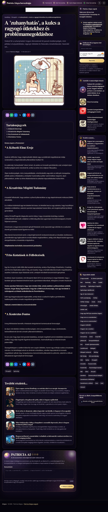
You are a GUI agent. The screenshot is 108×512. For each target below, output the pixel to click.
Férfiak (95, 298)
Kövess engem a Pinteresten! (14, 143)
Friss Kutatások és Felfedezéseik (19, 134)
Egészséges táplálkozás (87, 290)
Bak (81, 282)
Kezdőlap (7, 17)
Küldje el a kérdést (66, 486)
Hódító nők (83, 309)
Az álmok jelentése (96, 278)
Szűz (102, 383)
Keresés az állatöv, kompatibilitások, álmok (92, 402)
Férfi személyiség (85, 298)
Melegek (92, 348)
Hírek (99, 302)
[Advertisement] (39, 10)
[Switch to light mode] (99, 3)
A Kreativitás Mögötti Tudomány (19, 131)
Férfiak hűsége (84, 302)
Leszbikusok (84, 348)
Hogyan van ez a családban (88, 333)
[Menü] (104, 3)
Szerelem (83, 375)
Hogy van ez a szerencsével (88, 321)
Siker (86, 371)
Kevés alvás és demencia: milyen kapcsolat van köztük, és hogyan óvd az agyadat (43, 411)
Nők (81, 360)
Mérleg (96, 352)
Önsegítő (14, 17)
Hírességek (83, 305)
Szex (96, 383)
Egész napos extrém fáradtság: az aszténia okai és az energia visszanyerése (41, 388)
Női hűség (83, 356)
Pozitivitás (83, 368)
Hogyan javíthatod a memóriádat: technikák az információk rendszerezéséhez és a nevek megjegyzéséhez (44, 437)
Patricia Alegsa (14, 52)
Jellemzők (83, 340)
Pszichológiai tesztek (95, 368)
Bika (94, 282)
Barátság (87, 282)
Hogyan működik (85, 325)
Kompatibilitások (94, 340)
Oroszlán (83, 364)
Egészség (16, 371)
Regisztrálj (92, 60)
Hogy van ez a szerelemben (88, 317)
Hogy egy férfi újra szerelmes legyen (91, 313)
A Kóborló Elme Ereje (15, 129)
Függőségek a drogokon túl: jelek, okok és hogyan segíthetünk (37, 399)
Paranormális (92, 364)
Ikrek (91, 336)
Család (100, 282)
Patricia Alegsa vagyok (90, 9)
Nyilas (87, 360)
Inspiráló (97, 336)
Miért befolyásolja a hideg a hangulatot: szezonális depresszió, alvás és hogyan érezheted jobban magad (42, 423)
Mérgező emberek (85, 352)
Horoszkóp (83, 336)
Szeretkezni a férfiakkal (87, 379)
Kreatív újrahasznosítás (92, 344)
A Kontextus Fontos (14, 137)
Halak (93, 302)
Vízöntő (82, 387)
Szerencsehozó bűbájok (95, 375)
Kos (81, 344)
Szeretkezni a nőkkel (86, 383)
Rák (81, 371)
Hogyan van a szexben (87, 329)
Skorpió (93, 371)
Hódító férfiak (94, 305)
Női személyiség (94, 356)
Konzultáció (8, 467)
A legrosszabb (84, 278)
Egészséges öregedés (94, 286)
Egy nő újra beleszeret (86, 294)
